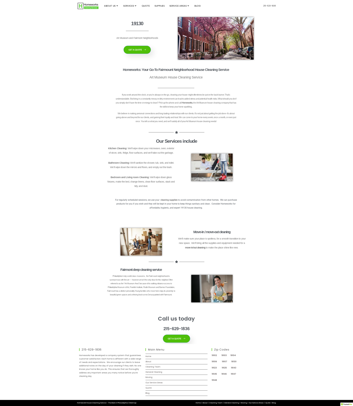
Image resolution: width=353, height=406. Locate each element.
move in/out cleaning (195, 247)
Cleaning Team (152, 366)
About (148, 361)
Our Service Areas (154, 382)
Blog (147, 393)
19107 (226, 361)
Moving (148, 377)
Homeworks (187, 103)
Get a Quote (135, 49)
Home (148, 356)
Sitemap (132, 403)
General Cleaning (153, 372)
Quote (148, 387)
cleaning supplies (169, 200)
